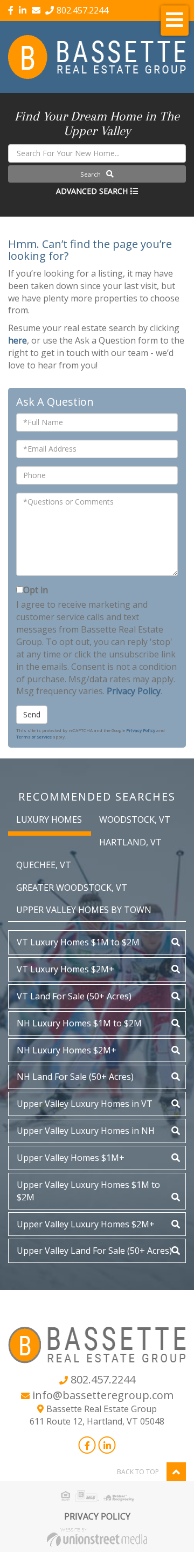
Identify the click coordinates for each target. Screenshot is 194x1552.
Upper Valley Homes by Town (83, 910)
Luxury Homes (49, 819)
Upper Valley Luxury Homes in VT (85, 1104)
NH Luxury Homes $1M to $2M (79, 1023)
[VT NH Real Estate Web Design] (97, 1536)
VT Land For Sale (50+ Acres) (74, 996)
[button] (97, 174)
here (17, 340)
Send (31, 714)
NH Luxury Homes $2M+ (66, 1050)
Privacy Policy (134, 691)
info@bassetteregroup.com (103, 1395)
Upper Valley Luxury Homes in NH (86, 1131)
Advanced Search (92, 191)
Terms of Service (34, 737)
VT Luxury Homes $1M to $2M (78, 942)
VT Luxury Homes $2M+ (65, 969)
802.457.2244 (82, 10)
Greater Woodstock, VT (71, 887)
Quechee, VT (43, 865)
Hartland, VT (130, 842)
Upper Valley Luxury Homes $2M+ (86, 1224)
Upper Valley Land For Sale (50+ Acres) (94, 1251)
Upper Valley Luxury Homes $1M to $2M (88, 1191)
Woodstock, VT (134, 819)
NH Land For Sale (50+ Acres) (75, 1077)
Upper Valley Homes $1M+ (70, 1158)
